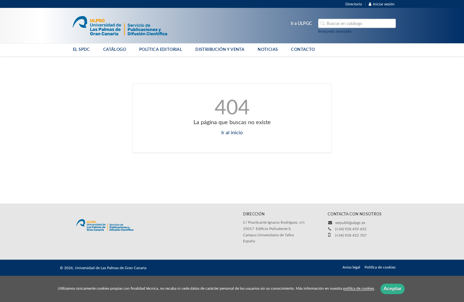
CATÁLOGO (114, 49)
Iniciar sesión (384, 4)
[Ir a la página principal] (120, 25)
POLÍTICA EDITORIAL (160, 49)
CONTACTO (303, 49)
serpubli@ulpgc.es (350, 223)
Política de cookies (380, 267)
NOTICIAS (268, 49)
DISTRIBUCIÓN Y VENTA (219, 49)
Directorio (353, 4)
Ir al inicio (232, 132)
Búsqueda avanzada (334, 31)
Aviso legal (351, 267)
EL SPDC (81, 49)
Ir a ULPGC (301, 23)
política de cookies (358, 289)
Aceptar (393, 288)
